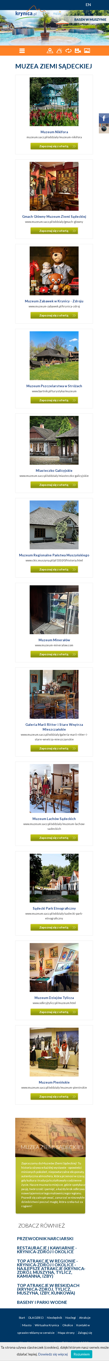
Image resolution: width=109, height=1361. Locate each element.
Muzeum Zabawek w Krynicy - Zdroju (54, 301)
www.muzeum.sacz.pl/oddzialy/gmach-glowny (54, 221)
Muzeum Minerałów (54, 640)
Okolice (68, 1325)
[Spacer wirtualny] (68, 50)
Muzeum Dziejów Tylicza (54, 998)
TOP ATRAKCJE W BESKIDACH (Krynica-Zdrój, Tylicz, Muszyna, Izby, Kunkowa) (48, 1289)
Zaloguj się (85, 1333)
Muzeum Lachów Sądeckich (54, 819)
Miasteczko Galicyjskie (54, 471)
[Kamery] (78, 50)
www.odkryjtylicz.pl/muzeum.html (54, 1003)
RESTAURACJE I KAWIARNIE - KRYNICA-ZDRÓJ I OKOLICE (47, 1249)
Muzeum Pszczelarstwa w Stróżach (54, 386)
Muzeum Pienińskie (54, 1082)
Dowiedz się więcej (53, 1354)
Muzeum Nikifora (54, 132)
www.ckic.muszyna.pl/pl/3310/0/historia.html (54, 560)
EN (88, 4)
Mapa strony (66, 1333)
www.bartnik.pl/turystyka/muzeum (54, 391)
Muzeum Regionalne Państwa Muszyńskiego (54, 555)
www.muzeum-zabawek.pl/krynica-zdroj (54, 306)
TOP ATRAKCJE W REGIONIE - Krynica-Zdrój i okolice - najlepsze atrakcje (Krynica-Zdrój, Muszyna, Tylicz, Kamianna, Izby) (51, 1268)
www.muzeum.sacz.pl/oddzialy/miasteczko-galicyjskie (54, 475)
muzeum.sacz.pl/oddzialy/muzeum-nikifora (54, 137)
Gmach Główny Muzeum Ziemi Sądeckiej (54, 216)
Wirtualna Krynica (47, 1325)
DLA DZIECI (36, 1317)
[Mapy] (50, 50)
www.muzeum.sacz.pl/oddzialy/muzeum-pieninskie (54, 1087)
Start (22, 1317)
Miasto (27, 1325)
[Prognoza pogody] (60, 50)
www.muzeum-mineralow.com (54, 645)
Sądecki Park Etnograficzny (54, 908)
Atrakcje (84, 1317)
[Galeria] (87, 50)
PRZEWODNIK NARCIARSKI (45, 1238)
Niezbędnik (55, 1317)
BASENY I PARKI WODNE (42, 1302)
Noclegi (70, 1317)
